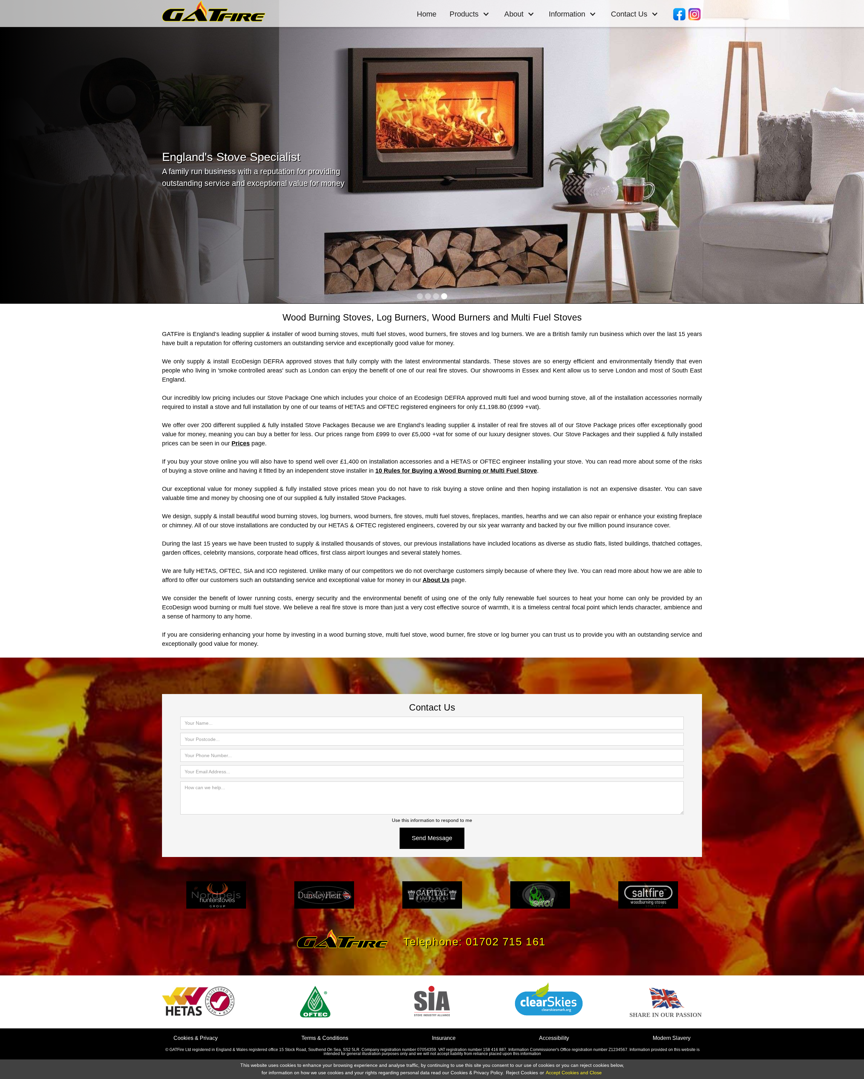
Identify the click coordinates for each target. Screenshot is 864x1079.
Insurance (444, 1038)
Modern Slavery (672, 1038)
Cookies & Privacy (195, 1038)
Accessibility (554, 1038)
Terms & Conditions (324, 1038)
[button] (469, 14)
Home (426, 14)
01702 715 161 (505, 942)
